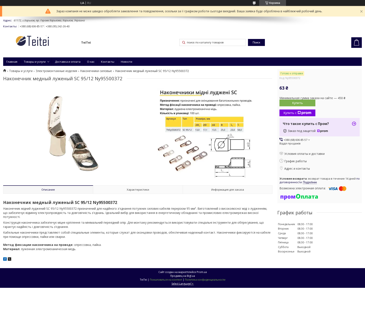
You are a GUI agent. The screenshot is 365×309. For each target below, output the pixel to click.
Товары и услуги (35, 62)
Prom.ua (202, 272)
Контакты (107, 62)
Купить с (290, 113)
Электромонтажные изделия (56, 71)
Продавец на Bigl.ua (182, 276)
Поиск (256, 42)
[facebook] (5, 260)
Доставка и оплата (67, 62)
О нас (90, 62)
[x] (9, 260)
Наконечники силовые (96, 71)
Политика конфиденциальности (205, 279)
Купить (297, 103)
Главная (11, 62)
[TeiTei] (40, 41)
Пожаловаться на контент (166, 279)
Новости (126, 62)
